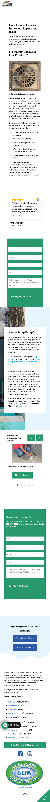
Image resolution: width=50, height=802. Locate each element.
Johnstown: (13, 730)
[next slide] (39, 437)
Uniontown (13, 734)
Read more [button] (17, 215)
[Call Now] (4, 725)
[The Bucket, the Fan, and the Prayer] (27, 453)
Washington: (13, 705)
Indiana (11, 737)
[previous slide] (31, 437)
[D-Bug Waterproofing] (7, 4)
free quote (21, 406)
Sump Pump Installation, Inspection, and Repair (24, 362)
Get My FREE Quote (21, 296)
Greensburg (13, 713)
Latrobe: (11, 702)
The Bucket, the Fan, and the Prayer (20, 466)
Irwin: (10, 717)
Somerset (12, 709)
